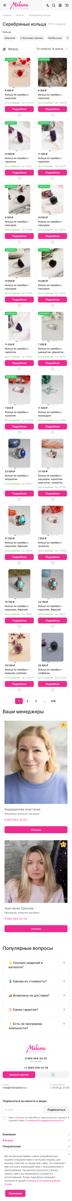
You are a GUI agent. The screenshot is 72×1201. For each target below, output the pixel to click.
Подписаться (56, 1109)
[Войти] (60, 5)
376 (53, 701)
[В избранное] (19, 115)
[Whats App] (53, 1074)
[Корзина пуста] (66, 5)
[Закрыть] (69, 1154)
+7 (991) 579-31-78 (36, 1067)
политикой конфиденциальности (45, 1120)
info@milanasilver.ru (15, 1086)
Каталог (8, 1140)
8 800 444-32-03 (16, 819)
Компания (9, 1134)
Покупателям (12, 1146)
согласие (19, 1117)
